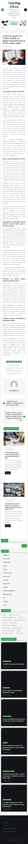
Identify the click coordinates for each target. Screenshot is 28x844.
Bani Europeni (6, 562)
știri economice (20, 633)
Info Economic (6, 576)
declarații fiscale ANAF (14, 365)
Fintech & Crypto (7, 573)
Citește (7, 472)
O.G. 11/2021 (20, 368)
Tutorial (5, 605)
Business (5, 565)
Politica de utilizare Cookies (9, 831)
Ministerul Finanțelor (17, 628)
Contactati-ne (6, 825)
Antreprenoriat (6, 558)
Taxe (4, 46)
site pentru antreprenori (8, 633)
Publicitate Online (7, 594)
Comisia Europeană (7, 620)
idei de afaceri (13, 622)
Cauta (24, 545)
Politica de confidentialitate (9, 828)
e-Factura (5, 622)
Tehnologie (5, 601)
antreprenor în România (14, 615)
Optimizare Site (6, 583)
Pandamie (5, 587)
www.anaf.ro (22, 165)
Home (2, 27)
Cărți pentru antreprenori (20, 620)
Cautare (5, 540)
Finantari (5, 569)
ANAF (4, 615)
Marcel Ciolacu (6, 628)
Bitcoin (20, 617)
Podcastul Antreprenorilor (9, 590)
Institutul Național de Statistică (9, 625)
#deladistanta (6, 555)
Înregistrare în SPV (10, 368)
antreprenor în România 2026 (9, 617)
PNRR (19, 630)
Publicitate (5, 822)
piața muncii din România (8, 630)
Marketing (5, 580)
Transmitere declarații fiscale (14, 373)
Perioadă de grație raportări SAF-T (14, 370)
